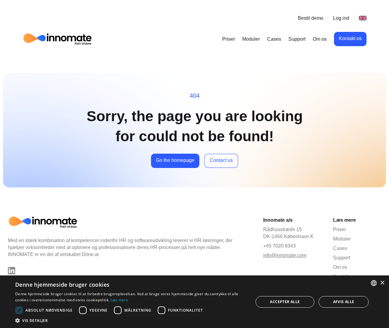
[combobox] (374, 283)
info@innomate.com (284, 255)
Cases (274, 39)
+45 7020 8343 (279, 245)
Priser (228, 39)
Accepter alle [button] (285, 301)
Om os (320, 39)
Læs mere (119, 299)
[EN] (363, 18)
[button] (130, 320)
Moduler (251, 39)
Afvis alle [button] (343, 301)
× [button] (382, 283)
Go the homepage (175, 160)
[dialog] (194, 301)
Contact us (221, 160)
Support (296, 39)
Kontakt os (350, 38)
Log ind (341, 18)
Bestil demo (310, 18)
